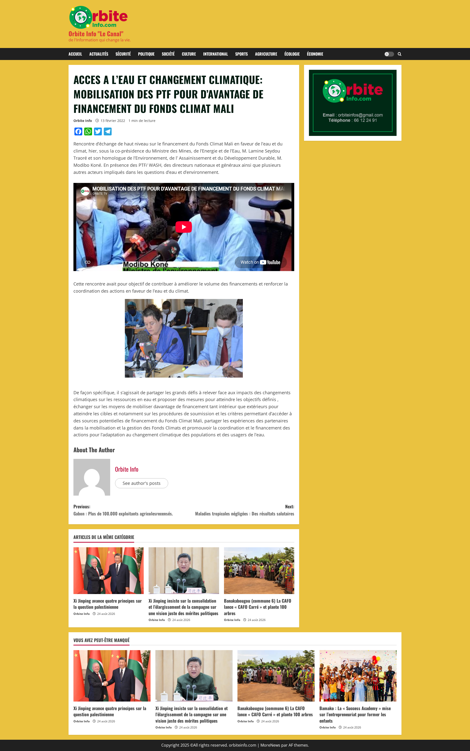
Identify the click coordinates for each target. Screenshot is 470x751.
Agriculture (266, 54)
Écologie (292, 54)
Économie (315, 54)
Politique (146, 54)
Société (168, 54)
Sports (241, 54)
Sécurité (123, 54)
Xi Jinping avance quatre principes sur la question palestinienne (107, 603)
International (215, 54)
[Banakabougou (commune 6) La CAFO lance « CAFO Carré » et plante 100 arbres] (259, 570)
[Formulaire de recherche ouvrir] (399, 54)
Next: (244, 510)
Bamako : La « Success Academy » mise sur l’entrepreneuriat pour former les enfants (355, 714)
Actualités (98, 54)
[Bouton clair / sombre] (389, 54)
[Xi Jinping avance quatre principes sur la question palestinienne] (108, 570)
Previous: (123, 510)
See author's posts (142, 483)
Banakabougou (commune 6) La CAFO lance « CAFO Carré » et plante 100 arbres (257, 606)
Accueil (75, 54)
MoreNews (270, 745)
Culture (189, 54)
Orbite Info (82, 120)
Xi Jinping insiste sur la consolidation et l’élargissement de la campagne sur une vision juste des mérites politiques (183, 606)
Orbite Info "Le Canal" (96, 33)
